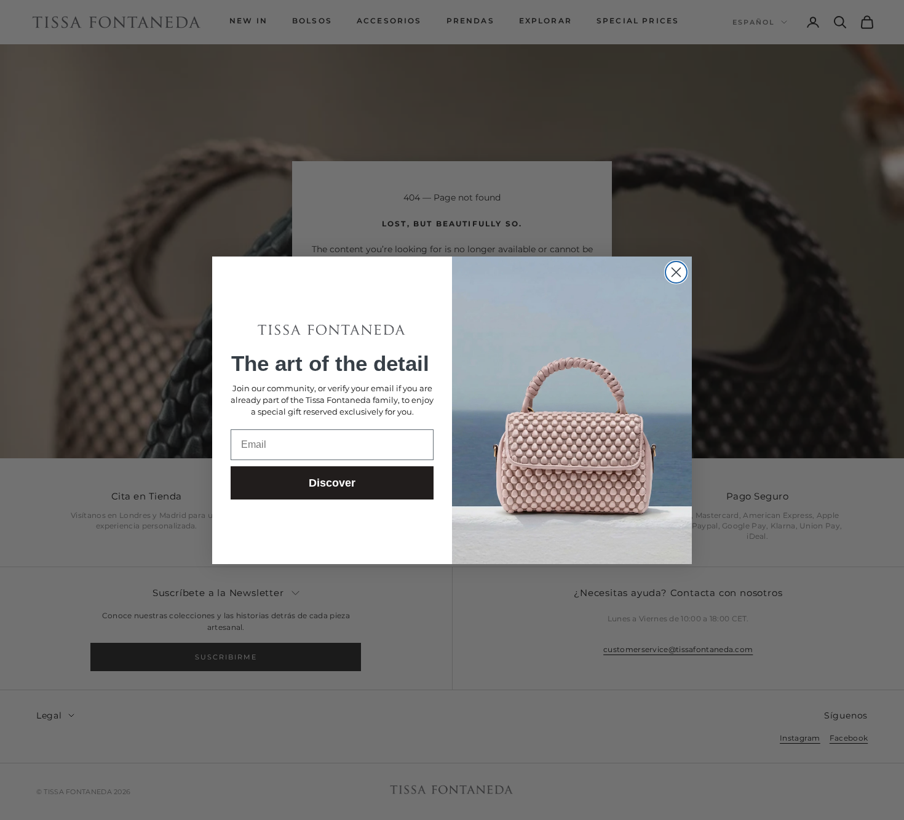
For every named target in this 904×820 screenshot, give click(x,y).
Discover (332, 483)
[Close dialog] (676, 272)
